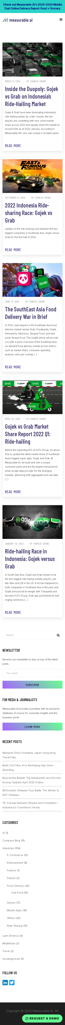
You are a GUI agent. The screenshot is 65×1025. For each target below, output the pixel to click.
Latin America (10, 935)
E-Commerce (15, 855)
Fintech (11, 878)
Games (11, 902)
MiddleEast (9, 943)
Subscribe (33, 685)
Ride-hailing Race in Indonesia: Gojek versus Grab (30, 558)
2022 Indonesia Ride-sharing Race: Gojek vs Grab (28, 212)
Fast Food (17, 892)
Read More (13, 145)
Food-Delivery (15, 885)
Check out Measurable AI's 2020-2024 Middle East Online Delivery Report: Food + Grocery (32, 6)
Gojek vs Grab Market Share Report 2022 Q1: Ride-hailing (27, 434)
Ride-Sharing (14, 925)
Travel (6, 951)
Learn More (32, 726)
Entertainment (15, 862)
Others (11, 918)
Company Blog (11, 840)
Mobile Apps (14, 910)
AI (3, 832)
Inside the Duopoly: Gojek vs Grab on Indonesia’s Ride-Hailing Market (31, 96)
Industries (8, 848)
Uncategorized (11, 958)
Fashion (11, 870)
